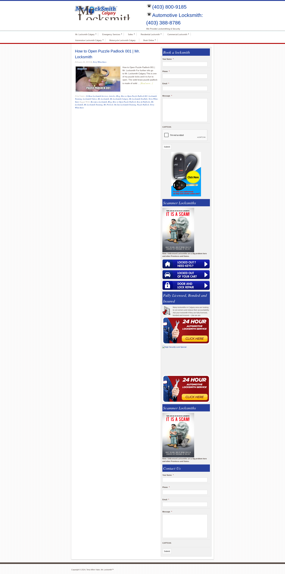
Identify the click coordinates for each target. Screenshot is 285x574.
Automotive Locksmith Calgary (87, 40)
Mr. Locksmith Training (93, 104)
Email (165, 84)
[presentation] (185, 135)
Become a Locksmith (99, 101)
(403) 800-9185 (169, 7)
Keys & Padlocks (143, 101)
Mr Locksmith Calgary (105, 18)
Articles (112, 96)
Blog (118, 96)
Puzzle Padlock (143, 104)
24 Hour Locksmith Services (97, 96)
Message (167, 96)
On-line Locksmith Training (125, 104)
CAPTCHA (166, 127)
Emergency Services (110, 34)
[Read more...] (146, 83)
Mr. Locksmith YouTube (138, 99)
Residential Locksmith (149, 34)
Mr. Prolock (108, 104)
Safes (129, 34)
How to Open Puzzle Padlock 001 (134, 96)
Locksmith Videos (90, 99)
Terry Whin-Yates (99, 62)
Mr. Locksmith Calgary (84, 34)
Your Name (168, 59)
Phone (166, 71)
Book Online (147, 40)
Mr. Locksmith (103, 99)
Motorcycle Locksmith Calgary (122, 40)
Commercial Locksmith (176, 34)
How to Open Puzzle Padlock (124, 101)
